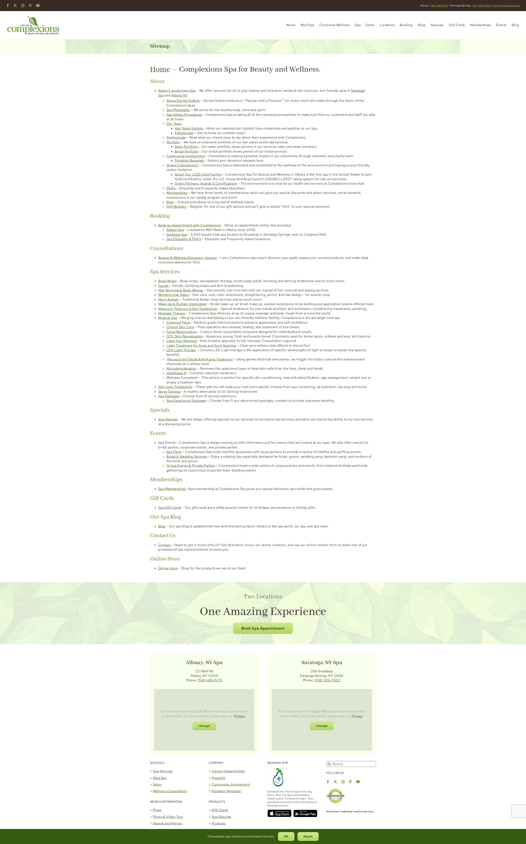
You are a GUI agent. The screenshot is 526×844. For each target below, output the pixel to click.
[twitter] (15, 5)
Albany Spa (175, 230)
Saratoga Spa (176, 234)
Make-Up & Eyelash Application (182, 304)
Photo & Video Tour (168, 817)
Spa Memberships (172, 489)
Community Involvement (185, 156)
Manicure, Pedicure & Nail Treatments (187, 309)
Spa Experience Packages (186, 400)
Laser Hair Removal (181, 341)
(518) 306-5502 (481, 5)
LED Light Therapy (181, 350)
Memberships (176, 193)
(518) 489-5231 (439, 5)
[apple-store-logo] (279, 811)
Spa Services (163, 771)
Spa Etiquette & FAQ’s (183, 239)
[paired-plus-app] (278, 768)
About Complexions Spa (176, 90)
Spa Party (173, 452)
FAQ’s (170, 188)
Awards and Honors (167, 823)
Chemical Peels (178, 322)
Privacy (239, 716)
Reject (308, 836)
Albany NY (179, 95)
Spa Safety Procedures (184, 114)
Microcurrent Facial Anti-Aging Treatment (200, 359)
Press (157, 810)
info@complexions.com (506, 5)
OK (286, 836)
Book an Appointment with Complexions (189, 225)
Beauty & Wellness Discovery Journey (187, 258)
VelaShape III (176, 373)
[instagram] (22, 5)
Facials (163, 286)
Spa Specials (168, 419)
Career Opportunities (228, 771)
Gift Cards (220, 810)
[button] (263, 628)
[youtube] (37, 5)
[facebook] (7, 5)
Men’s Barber (168, 299)
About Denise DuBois (183, 100)
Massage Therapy (171, 313)
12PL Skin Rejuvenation (184, 336)
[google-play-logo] (305, 811)
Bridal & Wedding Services (186, 456)
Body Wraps (167, 281)
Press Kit (218, 778)
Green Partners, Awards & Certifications (206, 183)
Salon (157, 784)
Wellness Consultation (170, 791)
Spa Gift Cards (169, 507)
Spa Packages (168, 396)
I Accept (204, 726)
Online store (168, 568)
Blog (170, 202)
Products (218, 823)
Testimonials (176, 137)
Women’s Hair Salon (173, 295)
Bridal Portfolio (186, 151)
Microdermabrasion (181, 368)
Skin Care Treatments (175, 387)
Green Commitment (182, 165)
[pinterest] (30, 5)
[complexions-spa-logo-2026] (33, 15)
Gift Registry (176, 206)
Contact (164, 545)
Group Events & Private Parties (190, 465)
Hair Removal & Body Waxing (180, 290)
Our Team (174, 124)
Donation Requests (189, 160)
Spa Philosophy (178, 110)
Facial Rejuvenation (181, 332)
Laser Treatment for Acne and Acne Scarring (201, 345)
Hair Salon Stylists (189, 128)
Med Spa (159, 778)
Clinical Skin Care (180, 327)
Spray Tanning (169, 391)
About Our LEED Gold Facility (198, 174)
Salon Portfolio (186, 147)
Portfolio (173, 142)
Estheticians (184, 133)
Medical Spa (167, 318)
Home (160, 69)
